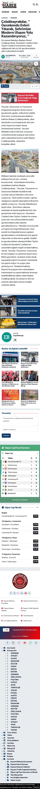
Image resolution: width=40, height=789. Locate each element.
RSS (7, 630)
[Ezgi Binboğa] (7, 337)
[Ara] (34, 5)
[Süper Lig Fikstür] (37, 507)
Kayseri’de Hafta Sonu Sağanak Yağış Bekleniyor (29, 365)
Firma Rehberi (13, 740)
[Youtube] (25, 593)
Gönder (6, 435)
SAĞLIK (13, 682)
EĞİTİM (13, 672)
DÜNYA (13, 669)
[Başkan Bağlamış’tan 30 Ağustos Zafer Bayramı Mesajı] (29, 376)
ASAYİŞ (23, 12)
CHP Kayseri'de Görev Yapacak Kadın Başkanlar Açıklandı (10, 365)
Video (9, 735)
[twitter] (13, 643)
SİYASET (15, 12)
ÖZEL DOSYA (15, 677)
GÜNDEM (5, 12)
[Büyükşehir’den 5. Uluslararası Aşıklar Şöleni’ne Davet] (10, 395)
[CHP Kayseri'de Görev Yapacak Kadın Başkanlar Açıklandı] (10, 357)
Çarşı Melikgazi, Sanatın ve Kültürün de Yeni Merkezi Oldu (10, 384)
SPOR (12, 685)
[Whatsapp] (29, 593)
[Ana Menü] (37, 5)
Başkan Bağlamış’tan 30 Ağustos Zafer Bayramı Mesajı (29, 384)
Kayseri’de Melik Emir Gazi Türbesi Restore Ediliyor (28, 403)
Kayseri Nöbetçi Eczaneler (8, 602)
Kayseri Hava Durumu (31, 601)
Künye (9, 754)
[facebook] (7, 643)
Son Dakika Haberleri (10, 621)
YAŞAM (13, 690)
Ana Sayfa (11, 648)
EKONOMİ (32, 12)
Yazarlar (10, 738)
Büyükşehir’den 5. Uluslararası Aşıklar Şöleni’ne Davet (9, 403)
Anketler (11, 751)
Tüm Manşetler (28, 615)
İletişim (13, 693)
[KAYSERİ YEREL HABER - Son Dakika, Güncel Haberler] (9, 4)
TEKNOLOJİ (15, 687)
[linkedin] (36, 643)
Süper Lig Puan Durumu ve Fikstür (24, 772)
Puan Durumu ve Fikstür (11, 615)
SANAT (13, 666)
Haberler (4, 18)
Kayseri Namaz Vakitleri (7, 609)
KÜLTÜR (13, 664)
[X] (14, 593)
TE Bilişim (25, 636)
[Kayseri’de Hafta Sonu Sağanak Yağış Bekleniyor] (29, 357)
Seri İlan (10, 743)
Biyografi (11, 748)
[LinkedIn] (22, 593)
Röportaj (11, 746)
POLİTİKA (14, 680)
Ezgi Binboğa (18, 335)
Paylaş (6, 86)
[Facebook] (11, 593)
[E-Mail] (15, 340)
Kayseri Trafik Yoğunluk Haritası (30, 609)
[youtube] (24, 643)
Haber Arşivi (27, 621)
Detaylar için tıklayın (20, 500)
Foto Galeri (12, 732)
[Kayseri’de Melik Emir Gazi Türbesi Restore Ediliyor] (29, 395)
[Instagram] (18, 593)
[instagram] (19, 643)
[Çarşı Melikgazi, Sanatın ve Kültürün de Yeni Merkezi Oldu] (10, 376)
